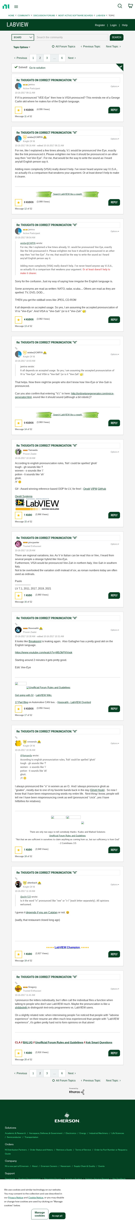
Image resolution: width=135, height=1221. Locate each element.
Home (11, 15)
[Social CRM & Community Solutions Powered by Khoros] (76, 1091)
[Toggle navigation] (20, 7)
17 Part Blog (21, 702)
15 (25, 521)
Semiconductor (14, 1137)
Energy (83, 1133)
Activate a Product (73, 1178)
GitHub (102, 488)
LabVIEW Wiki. (44, 695)
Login (113, 25)
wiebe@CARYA (28, 243)
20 (25, 1059)
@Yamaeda (26, 755)
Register (100, 25)
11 (25, 116)
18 (25, 856)
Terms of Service (83, 1149)
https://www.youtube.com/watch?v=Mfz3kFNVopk (43, 652)
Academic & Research (15, 1133)
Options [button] (114, 86)
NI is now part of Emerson (17, 1166)
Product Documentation (29, 1178)
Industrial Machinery (98, 1133)
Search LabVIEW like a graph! (68, 194)
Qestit (86, 488)
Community (24, 15)
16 (25, 602)
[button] (18, 110)
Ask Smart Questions (99, 1042)
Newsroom (66, 1166)
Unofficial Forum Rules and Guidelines (49, 687)
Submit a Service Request (97, 1178)
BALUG (28, 1042)
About (35, 1166)
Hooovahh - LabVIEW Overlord (74, 702)
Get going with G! (24, 695)
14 (25, 429)
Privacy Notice (15, 1197)
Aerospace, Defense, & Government (45, 1133)
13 (25, 326)
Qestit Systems (23, 496)
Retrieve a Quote (64, 1149)
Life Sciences (117, 1133)
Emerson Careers (49, 1166)
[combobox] (71, 37)
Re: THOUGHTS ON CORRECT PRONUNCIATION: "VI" (46, 80)
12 (25, 208)
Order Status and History (41, 1149)
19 (25, 960)
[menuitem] (120, 6)
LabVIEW (100, 15)
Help (125, 25)
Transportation (31, 1137)
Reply (114, 110)
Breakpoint (35, 641)
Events (101, 1166)
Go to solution (37, 67)
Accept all (57, 1216)
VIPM (94, 488)
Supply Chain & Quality (84, 1166)
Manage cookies (40, 1214)
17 (25, 715)
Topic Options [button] (21, 47)
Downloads (10, 1178)
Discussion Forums (44, 15)
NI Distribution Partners (16, 1149)
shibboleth (21, 1007)
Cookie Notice (35, 1197)
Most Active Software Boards (75, 15)
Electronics (71, 1133)
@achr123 (25, 896)
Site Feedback (119, 1178)
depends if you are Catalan (41, 912)
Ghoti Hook (97, 790)
